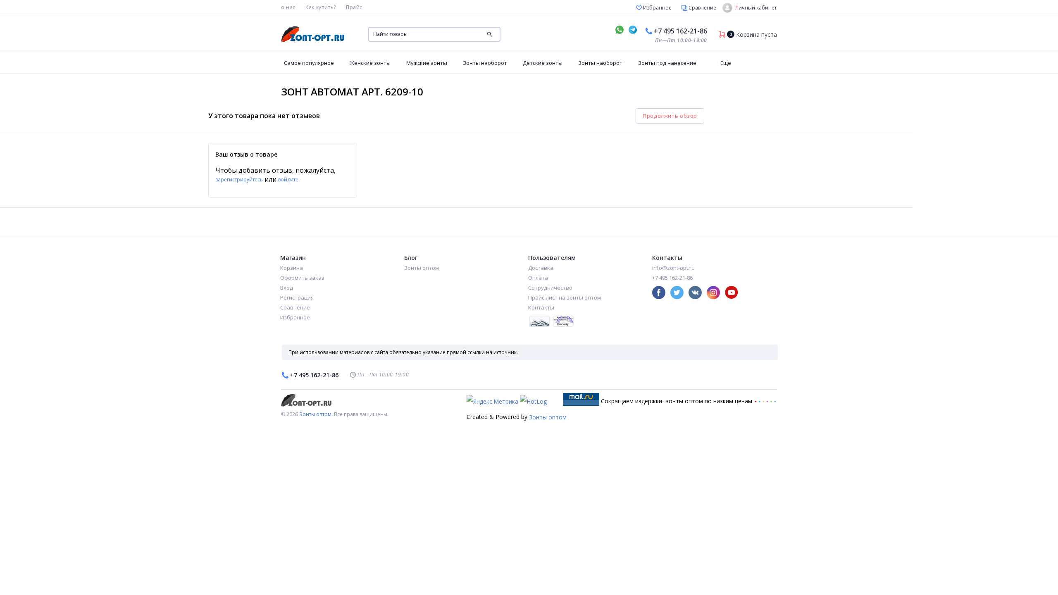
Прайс (354, 7)
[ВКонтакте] (695, 292)
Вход (286, 287)
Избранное (657, 7)
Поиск (490, 34)
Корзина (291, 267)
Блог (410, 258)
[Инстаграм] (713, 292)
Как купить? (320, 7)
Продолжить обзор (670, 115)
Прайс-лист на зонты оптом (564, 297)
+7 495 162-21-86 (680, 31)
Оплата (538, 277)
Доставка (540, 267)
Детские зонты (542, 63)
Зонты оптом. (316, 414)
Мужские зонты (426, 63)
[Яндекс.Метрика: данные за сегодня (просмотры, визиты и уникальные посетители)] (492, 401)
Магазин (293, 258)
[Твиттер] (677, 292)
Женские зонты (370, 63)
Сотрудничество (550, 287)
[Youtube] (731, 292)
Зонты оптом (421, 267)
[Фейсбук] (658, 292)
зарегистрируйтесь (239, 179)
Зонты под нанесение (667, 63)
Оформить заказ (302, 277)
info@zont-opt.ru (673, 267)
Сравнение (701, 7)
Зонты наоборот (485, 63)
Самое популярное (309, 63)
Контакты (541, 307)
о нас (288, 7)
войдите (288, 179)
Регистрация (297, 297)
